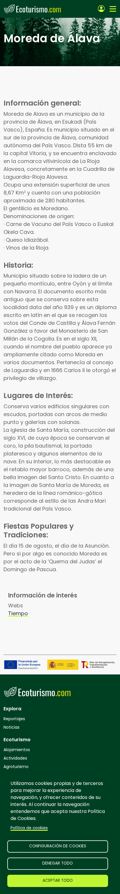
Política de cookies (29, 828)
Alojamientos (16, 750)
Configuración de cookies (57, 846)
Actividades (15, 758)
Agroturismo (16, 766)
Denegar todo (57, 863)
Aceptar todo (58, 880)
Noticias (11, 727)
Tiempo (18, 613)
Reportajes (14, 719)
